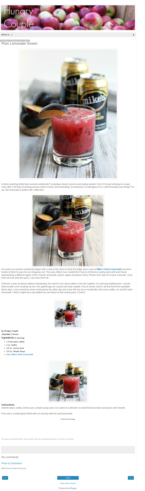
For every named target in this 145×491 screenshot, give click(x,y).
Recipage (72, 419)
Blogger (73, 488)
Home (68, 478)
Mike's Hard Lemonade (109, 269)
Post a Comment (11, 463)
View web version (68, 483)
